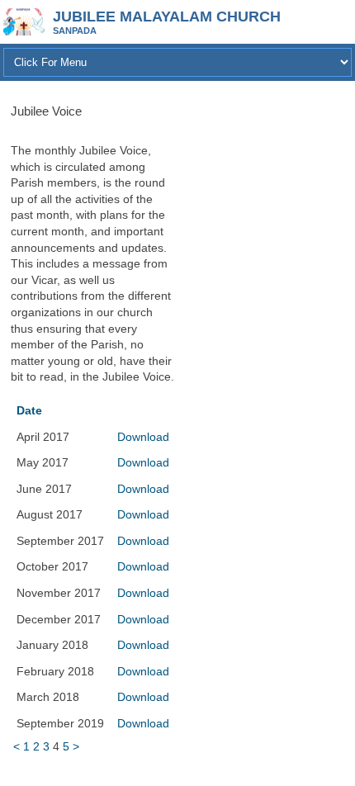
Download (143, 436)
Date (29, 410)
